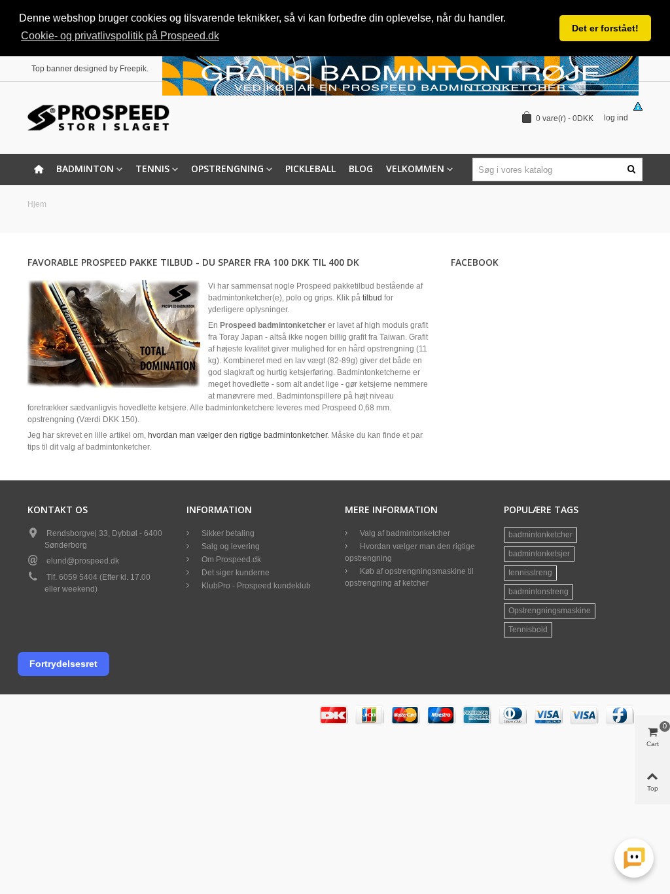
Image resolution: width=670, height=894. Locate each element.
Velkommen (415, 168)
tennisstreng (530, 572)
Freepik (133, 68)
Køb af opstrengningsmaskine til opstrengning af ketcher (409, 577)
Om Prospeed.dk (230, 559)
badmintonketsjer (539, 553)
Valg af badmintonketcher (404, 533)
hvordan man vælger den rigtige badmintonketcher (237, 435)
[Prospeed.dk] (99, 118)
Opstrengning (227, 168)
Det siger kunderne (235, 572)
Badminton (85, 168)
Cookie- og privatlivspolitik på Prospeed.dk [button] (120, 35)
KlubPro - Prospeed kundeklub (255, 585)
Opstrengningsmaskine (549, 610)
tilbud (372, 297)
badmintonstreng (538, 591)
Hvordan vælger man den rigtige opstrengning (410, 552)
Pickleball (310, 168)
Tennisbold (528, 629)
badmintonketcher (540, 534)
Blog (361, 168)
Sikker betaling (227, 533)
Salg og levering (230, 546)
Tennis (152, 168)
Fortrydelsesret (63, 663)
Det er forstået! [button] (605, 28)
